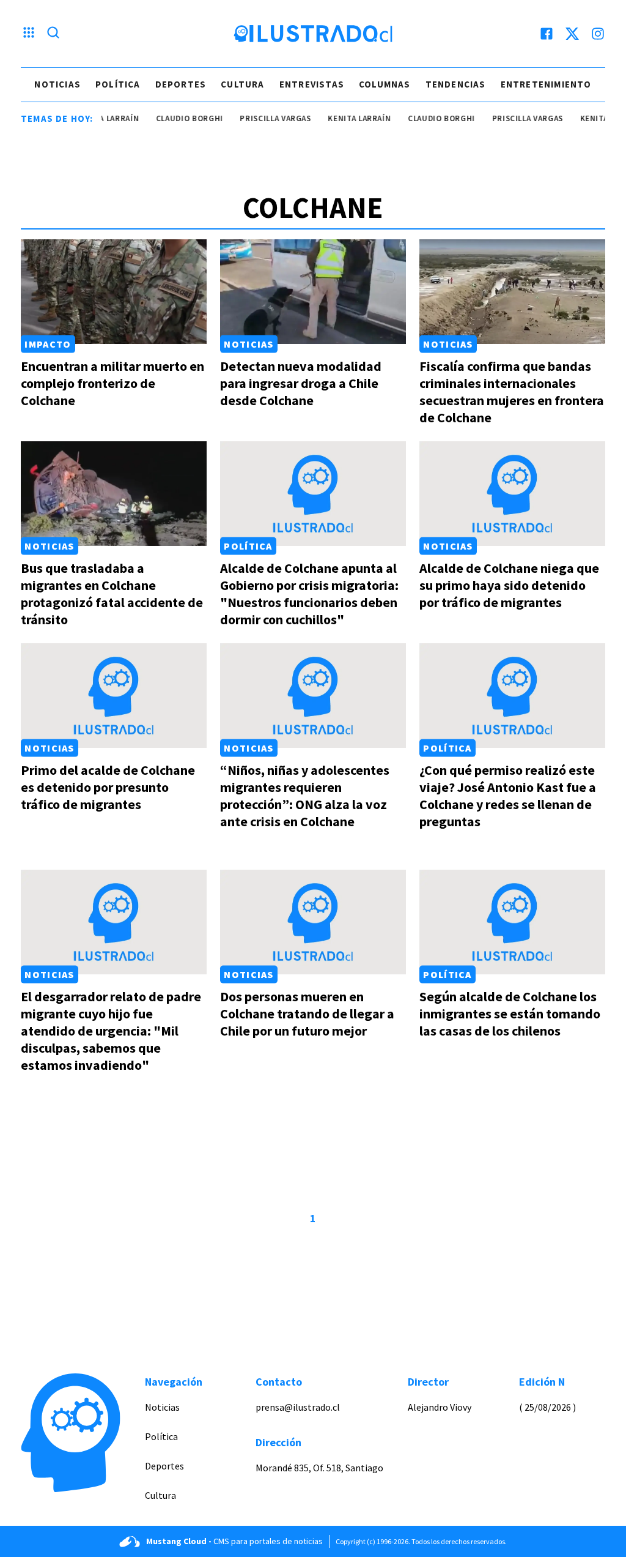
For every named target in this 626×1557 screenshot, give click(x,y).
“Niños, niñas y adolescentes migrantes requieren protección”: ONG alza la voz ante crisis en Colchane (304, 795)
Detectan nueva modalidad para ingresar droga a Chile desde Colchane (300, 383)
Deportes (181, 84)
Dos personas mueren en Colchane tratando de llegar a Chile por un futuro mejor (307, 1013)
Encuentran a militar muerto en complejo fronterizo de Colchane (112, 383)
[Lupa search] (53, 33)
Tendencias (455, 84)
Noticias (57, 84)
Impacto (47, 344)
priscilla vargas (260, 118)
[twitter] (572, 33)
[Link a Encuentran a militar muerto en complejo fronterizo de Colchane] (114, 291)
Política (118, 84)
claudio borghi (174, 118)
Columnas (385, 84)
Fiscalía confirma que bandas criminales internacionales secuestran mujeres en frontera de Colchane (511, 391)
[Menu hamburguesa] (28, 33)
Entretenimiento (546, 84)
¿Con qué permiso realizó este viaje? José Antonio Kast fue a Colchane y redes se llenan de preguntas (507, 795)
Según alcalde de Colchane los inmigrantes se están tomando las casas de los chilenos (509, 1013)
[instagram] (598, 33)
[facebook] (546, 33)
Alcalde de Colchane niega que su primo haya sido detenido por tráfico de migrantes (509, 585)
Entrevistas (311, 84)
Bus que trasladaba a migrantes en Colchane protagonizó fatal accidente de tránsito (112, 593)
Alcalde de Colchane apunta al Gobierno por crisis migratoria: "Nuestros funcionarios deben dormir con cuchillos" (309, 593)
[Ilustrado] (313, 33)
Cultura (242, 84)
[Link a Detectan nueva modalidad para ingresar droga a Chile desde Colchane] (313, 291)
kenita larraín (344, 118)
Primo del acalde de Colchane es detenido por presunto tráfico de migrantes (108, 787)
